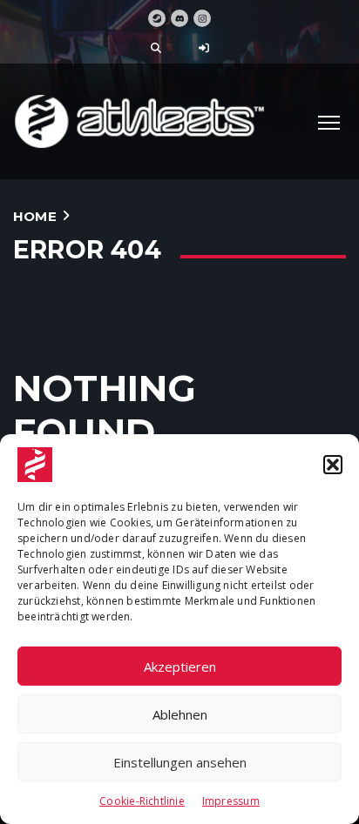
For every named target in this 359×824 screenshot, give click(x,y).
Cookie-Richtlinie (142, 801)
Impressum (231, 801)
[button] (333, 464)
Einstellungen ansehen (180, 762)
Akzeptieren (180, 666)
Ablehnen (179, 714)
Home (35, 216)
